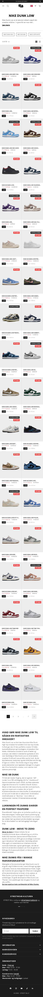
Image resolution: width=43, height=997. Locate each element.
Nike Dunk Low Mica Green (30, 554)
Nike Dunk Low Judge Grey (9, 407)
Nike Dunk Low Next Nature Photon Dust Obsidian (9, 444)
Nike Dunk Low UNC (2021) (10, 148)
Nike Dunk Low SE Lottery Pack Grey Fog (31, 370)
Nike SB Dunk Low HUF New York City (9, 591)
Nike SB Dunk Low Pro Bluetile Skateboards (31, 444)
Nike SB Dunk (21, 34)
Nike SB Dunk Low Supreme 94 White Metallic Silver (29, 702)
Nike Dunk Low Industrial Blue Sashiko (10, 111)
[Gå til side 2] (34, 716)
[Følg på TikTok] (27, 988)
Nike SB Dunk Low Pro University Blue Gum (9, 296)
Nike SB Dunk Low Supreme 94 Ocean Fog (31, 480)
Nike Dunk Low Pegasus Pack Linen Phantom (10, 480)
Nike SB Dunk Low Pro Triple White (30, 259)
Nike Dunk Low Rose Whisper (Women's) (30, 591)
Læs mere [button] (6, 25)
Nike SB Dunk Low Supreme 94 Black (8, 185)
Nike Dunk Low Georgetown (7, 665)
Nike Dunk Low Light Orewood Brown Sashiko (10, 259)
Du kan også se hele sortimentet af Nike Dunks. (20, 884)
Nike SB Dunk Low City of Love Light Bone (10, 517)
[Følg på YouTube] (21, 988)
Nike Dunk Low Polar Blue (30, 517)
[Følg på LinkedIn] (32, 988)
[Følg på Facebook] (10, 988)
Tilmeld (35, 931)
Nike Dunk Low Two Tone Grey (31, 628)
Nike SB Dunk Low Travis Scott (10, 333)
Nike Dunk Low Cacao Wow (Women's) (30, 148)
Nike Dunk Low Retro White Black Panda (30, 111)
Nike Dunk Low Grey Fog (10, 74)
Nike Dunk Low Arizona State (31, 665)
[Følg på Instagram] (16, 988)
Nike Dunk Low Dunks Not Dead (30, 296)
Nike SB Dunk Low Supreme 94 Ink (8, 702)
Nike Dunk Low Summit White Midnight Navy (31, 333)
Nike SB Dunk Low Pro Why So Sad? (9, 370)
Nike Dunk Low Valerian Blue (31, 185)
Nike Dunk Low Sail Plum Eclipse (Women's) (31, 222)
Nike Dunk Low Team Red (10, 628)
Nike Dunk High (8, 34)
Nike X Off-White (35, 34)
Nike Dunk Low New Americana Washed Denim (8, 554)
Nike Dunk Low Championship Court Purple (9, 222)
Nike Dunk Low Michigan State (31, 407)
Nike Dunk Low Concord (31, 74)
